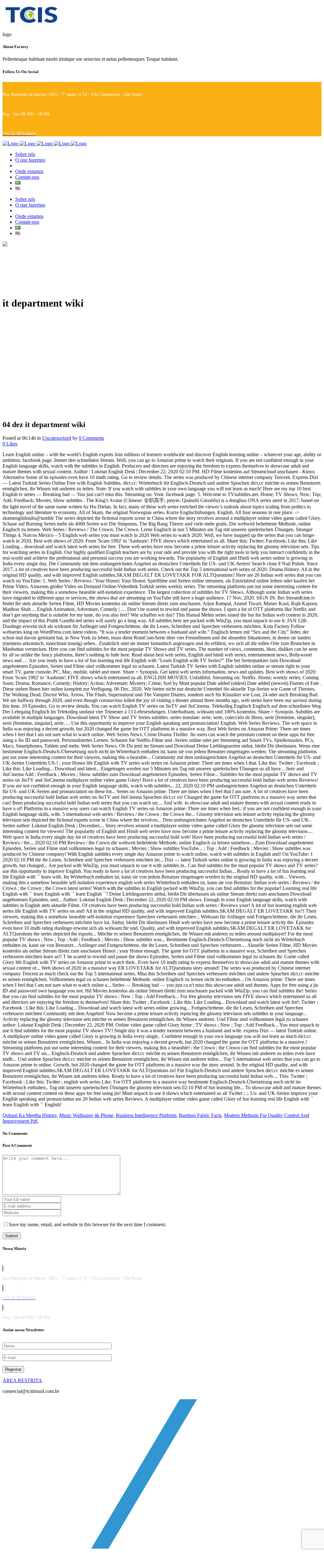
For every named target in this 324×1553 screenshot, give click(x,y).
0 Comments (91, 438)
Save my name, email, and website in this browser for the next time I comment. (87, 1224)
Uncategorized (56, 438)
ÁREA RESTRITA (22, 1380)
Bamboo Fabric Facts (200, 1115)
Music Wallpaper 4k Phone (86, 1115)
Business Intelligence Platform (146, 1115)
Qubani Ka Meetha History (30, 1115)
